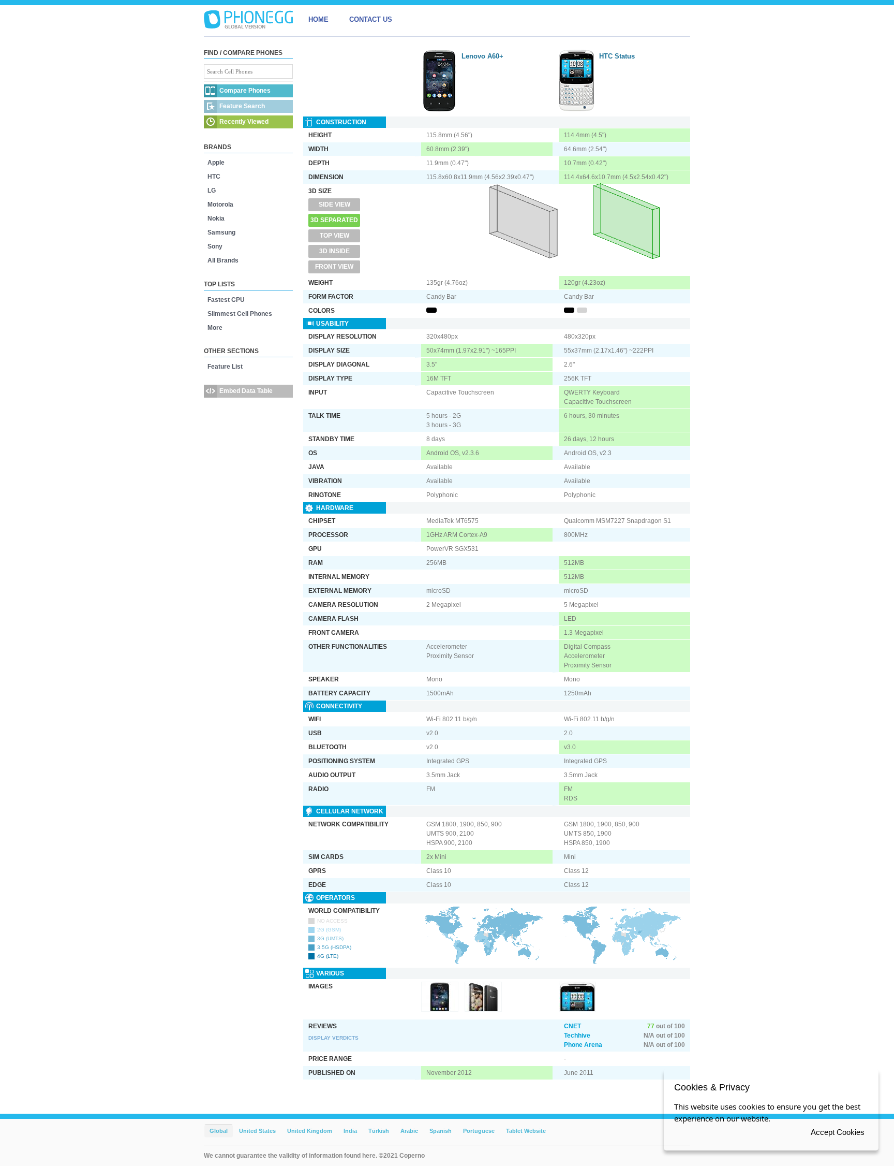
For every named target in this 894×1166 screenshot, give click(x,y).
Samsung (221, 232)
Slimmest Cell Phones (239, 313)
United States (257, 1131)
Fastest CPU (226, 299)
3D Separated (334, 220)
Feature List (225, 366)
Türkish (378, 1131)
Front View (334, 266)
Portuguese (479, 1131)
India (350, 1131)
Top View (334, 235)
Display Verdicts (333, 1038)
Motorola (220, 204)
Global (219, 1131)
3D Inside (334, 251)
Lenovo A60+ (482, 56)
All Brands (223, 260)
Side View (334, 204)
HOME (318, 19)
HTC (213, 176)
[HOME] (248, 19)
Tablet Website (526, 1131)
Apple (216, 162)
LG (211, 190)
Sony (214, 246)
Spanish (440, 1131)
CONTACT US (370, 19)
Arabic (409, 1131)
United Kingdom (309, 1131)
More (214, 327)
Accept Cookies (838, 1132)
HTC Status (617, 56)
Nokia (216, 218)
